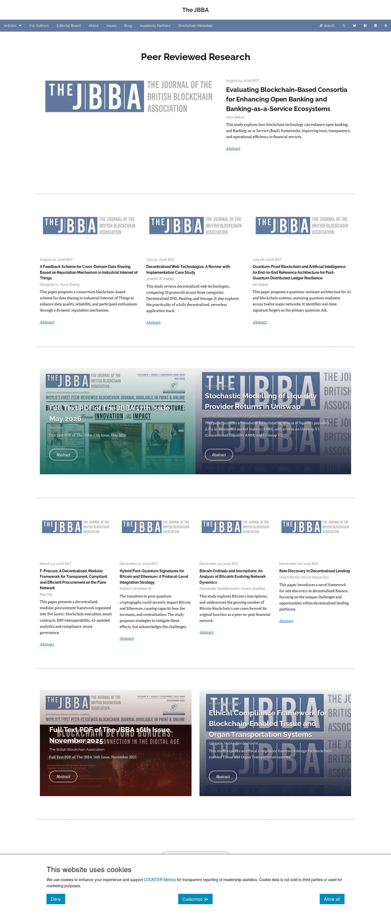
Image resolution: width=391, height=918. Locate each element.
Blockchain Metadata (195, 26)
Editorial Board (69, 26)
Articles (10, 26)
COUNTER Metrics (160, 879)
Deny (58, 899)
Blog (128, 26)
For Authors (39, 26)
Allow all (334, 899)
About (93, 26)
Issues (111, 26)
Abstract (233, 148)
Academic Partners (155, 26)
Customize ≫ (197, 899)
